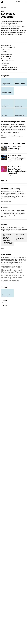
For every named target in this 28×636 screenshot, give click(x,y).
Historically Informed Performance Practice (11, 271)
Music (5, 7)
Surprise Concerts (10, 281)
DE (17, 1)
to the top (24, 632)
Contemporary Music (11, 267)
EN (19, 1)
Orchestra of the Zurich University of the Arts (12, 276)
